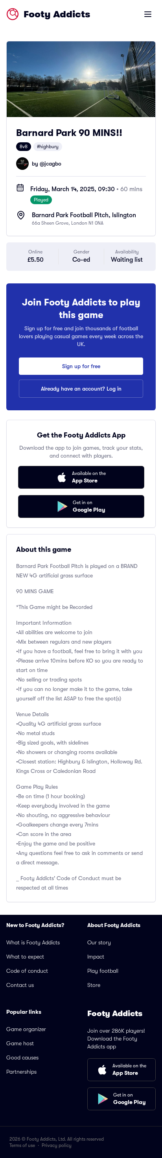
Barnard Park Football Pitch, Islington (84, 215)
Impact (95, 956)
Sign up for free (81, 366)
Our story (99, 942)
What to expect (25, 956)
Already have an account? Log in (81, 388)
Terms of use (22, 1145)
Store (93, 985)
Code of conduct (27, 971)
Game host (20, 1043)
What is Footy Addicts (33, 942)
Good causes (22, 1057)
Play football (102, 971)
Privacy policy (57, 1145)
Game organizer (26, 1029)
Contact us (20, 985)
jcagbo (52, 163)
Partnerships (21, 1072)
